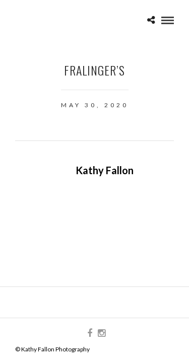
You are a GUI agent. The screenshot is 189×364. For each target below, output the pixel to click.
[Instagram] (101, 333)
